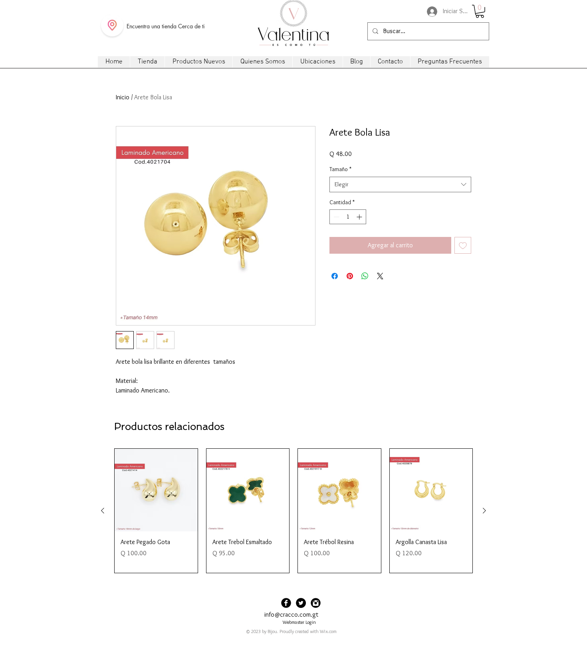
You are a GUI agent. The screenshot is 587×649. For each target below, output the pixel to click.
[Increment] (360, 217)
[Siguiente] (484, 510)
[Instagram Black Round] (316, 603)
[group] (293, 511)
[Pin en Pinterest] (350, 276)
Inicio (122, 97)
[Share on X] (380, 276)
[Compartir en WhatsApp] (365, 276)
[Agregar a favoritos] (462, 245)
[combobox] (400, 184)
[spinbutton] (348, 217)
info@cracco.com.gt (291, 614)
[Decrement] (336, 217)
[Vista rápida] (156, 490)
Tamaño (340, 169)
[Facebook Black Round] (286, 603)
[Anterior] (102, 510)
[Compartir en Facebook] (334, 276)
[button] (480, 11)
